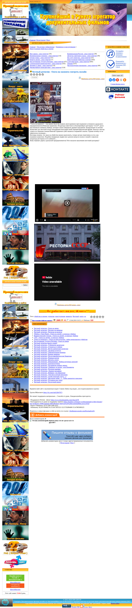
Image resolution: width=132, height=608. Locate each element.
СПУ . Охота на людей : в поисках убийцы (49, 337)
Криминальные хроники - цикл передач (44, 56)
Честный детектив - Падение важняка (47, 369)
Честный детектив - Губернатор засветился (49, 345)
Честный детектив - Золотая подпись (47, 363)
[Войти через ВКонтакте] (110, 79)
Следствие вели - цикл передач (78, 61)
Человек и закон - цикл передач (41, 65)
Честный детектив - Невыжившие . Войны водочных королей (56, 362)
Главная (32, 40)
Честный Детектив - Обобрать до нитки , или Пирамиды (54, 367)
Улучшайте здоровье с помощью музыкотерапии (121, 53)
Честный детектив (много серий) (45, 343)
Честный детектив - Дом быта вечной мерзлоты (51, 375)
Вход (48, 40)
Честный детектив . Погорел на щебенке (48, 330)
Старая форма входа (118, 84)
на (85, 316)
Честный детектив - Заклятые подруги (47, 350)
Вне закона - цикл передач (39, 54)
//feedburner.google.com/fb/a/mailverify (82, 411)
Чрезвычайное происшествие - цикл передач (45, 67)
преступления (60, 316)
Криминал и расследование (65, 47)
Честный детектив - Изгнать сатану (46, 360)
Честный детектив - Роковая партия (46, 358)
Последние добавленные (45, 47)
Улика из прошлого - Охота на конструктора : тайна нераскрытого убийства (60, 339)
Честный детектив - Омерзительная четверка (49, 352)
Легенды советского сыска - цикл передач (82, 56)
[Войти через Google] (121, 80)
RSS (84, 1)
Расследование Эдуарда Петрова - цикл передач (47, 61)
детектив (51, 316)
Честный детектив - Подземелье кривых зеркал (50, 365)
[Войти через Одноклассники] (124, 79)
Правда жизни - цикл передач (40, 60)
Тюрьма (70, 63)
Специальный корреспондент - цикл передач (45, 63)
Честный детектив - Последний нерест (47, 382)
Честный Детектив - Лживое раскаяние (48, 371)
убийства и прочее (40, 316)
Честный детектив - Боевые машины (47, 354)
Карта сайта (115, 603)
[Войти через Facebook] (114, 79)
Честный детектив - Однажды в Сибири (48, 347)
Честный (76, 316)
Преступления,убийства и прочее (41, 49)
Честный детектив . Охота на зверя (46, 328)
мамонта (69, 316)
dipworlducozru (15, 582)
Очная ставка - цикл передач (40, 58)
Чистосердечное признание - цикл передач (82, 65)
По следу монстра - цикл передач (79, 58)
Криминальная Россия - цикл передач (80, 54)
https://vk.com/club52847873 (52, 392)
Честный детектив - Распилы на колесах (48, 332)
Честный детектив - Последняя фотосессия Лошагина (53, 356)
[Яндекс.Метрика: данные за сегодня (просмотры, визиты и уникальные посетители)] (87, 606)
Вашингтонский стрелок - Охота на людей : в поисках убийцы (56, 336)
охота (81, 316)
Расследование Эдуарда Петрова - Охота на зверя (51, 341)
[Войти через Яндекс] (117, 79)
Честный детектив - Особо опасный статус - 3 (50, 376)
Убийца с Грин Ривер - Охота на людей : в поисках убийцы (55, 334)
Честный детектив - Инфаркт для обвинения (49, 373)
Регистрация (41, 40)
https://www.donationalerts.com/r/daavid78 (65, 400)
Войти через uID (118, 75)
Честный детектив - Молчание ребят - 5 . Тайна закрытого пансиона (58, 378)
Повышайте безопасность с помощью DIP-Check (121, 64)
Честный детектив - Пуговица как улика (48, 380)
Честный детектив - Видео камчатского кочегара (51, 349)
